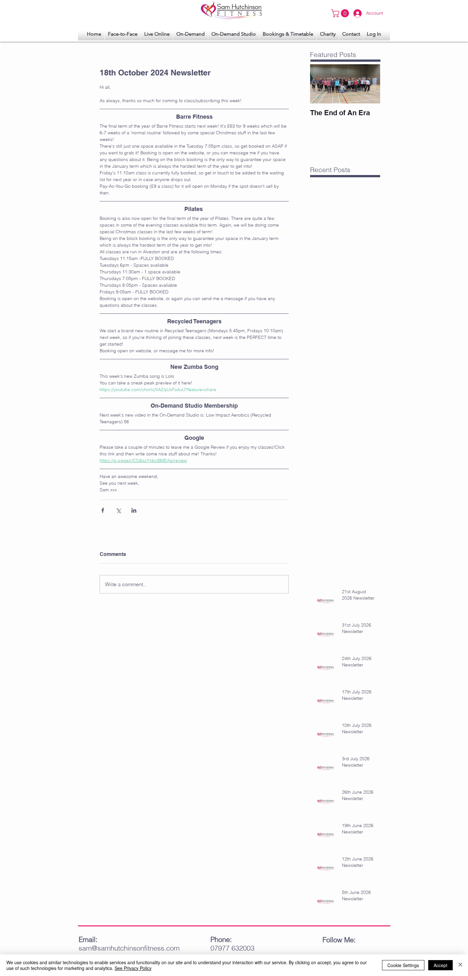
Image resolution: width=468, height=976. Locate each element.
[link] (341, 13)
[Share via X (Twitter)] (118, 510)
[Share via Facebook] (103, 510)
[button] (374, 34)
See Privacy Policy (133, 968)
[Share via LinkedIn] (134, 510)
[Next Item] (370, 84)
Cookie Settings (403, 965)
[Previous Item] (320, 84)
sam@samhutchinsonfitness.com (129, 948)
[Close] (460, 965)
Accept (440, 965)
